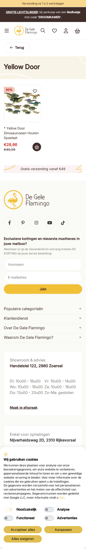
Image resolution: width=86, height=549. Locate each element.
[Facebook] (9, 222)
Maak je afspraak (24, 407)
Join (43, 289)
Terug (19, 47)
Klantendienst (16, 318)
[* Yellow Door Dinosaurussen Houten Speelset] (22, 103)
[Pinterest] (23, 222)
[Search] (43, 30)
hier (61, 497)
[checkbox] (8, 509)
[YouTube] (49, 222)
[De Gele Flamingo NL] (25, 30)
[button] (6, 30)
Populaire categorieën (23, 308)
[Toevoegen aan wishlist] (35, 91)
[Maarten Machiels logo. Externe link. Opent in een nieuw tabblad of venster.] (6, 454)
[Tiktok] (63, 222)
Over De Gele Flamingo (24, 327)
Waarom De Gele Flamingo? (28, 337)
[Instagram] (36, 222)
